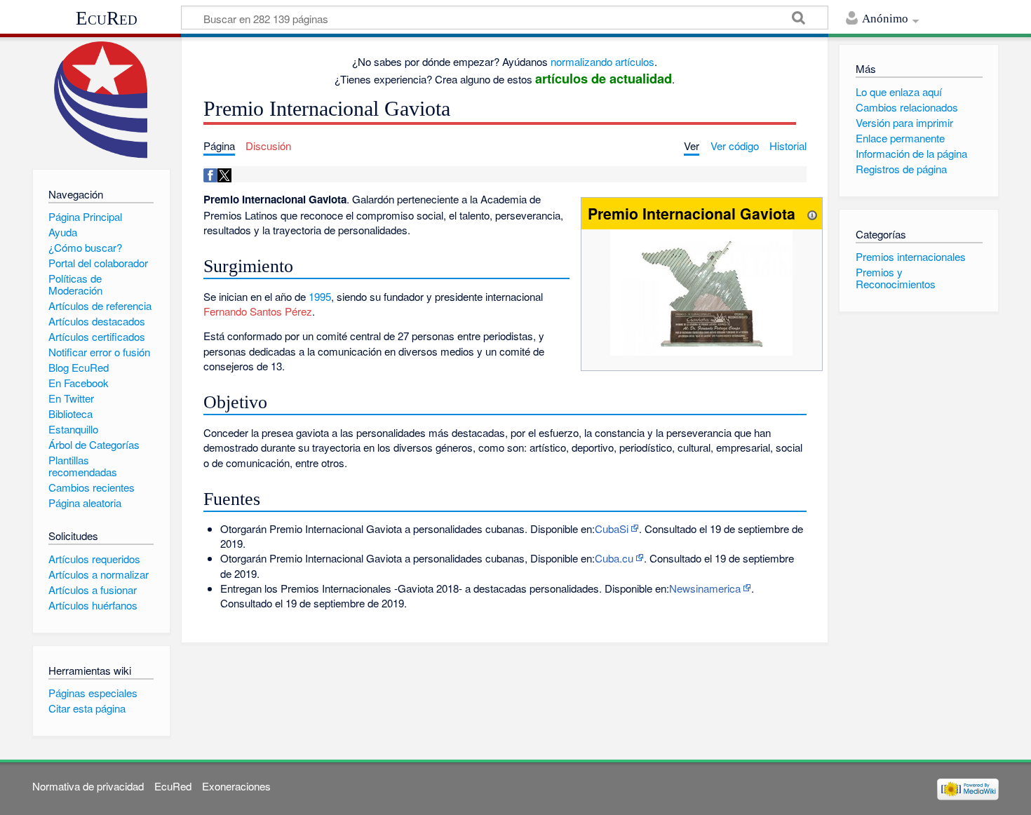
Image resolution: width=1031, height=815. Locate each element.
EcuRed (106, 18)
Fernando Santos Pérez (257, 311)
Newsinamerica (705, 588)
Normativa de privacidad (88, 786)
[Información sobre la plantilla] (812, 213)
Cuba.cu (614, 558)
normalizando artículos (602, 61)
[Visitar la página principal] (101, 100)
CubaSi (611, 528)
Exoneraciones (236, 786)
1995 (320, 296)
